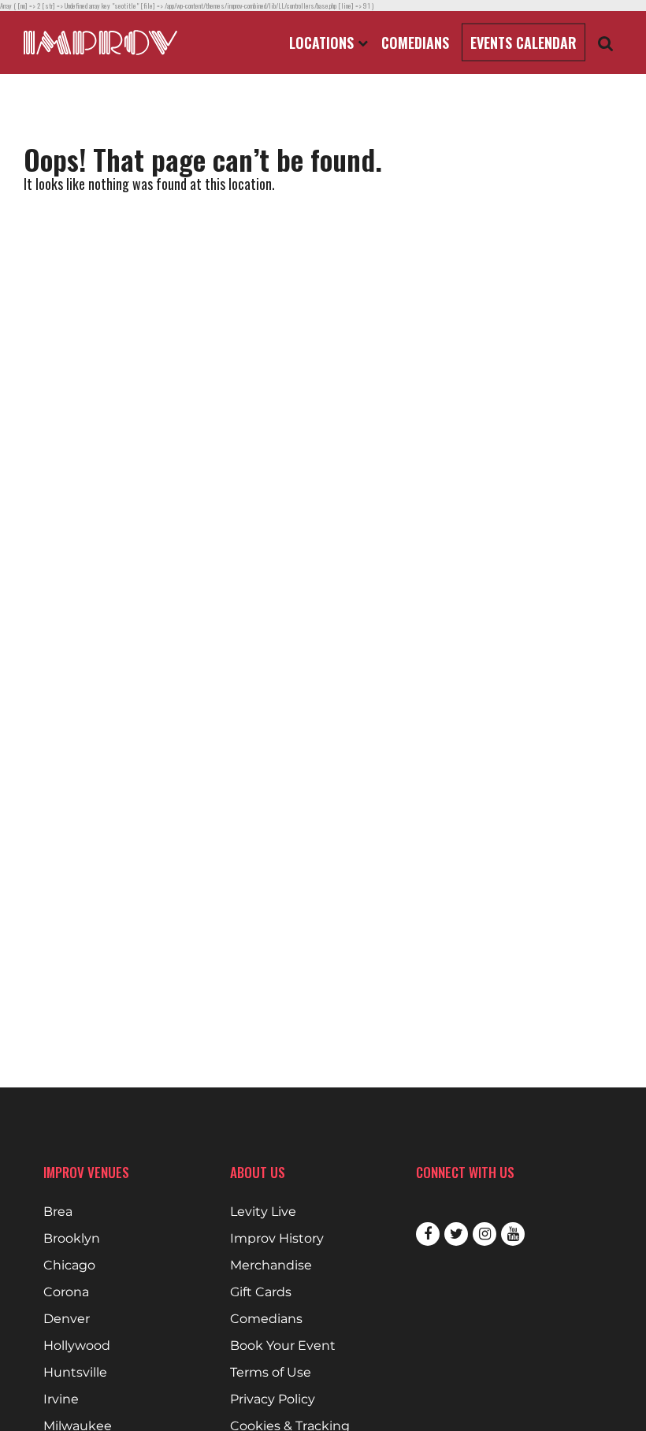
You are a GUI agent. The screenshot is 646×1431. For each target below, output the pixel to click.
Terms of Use (270, 1372)
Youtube (513, 1234)
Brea (57, 1212)
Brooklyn (71, 1238)
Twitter (456, 1234)
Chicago (69, 1265)
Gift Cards (260, 1292)
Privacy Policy (272, 1399)
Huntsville (75, 1372)
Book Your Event (283, 1346)
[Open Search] (605, 43)
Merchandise (271, 1265)
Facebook (428, 1234)
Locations (323, 42)
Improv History (277, 1238)
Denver (66, 1319)
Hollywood (76, 1346)
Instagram (484, 1234)
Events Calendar (523, 42)
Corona (66, 1292)
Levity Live (263, 1212)
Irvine (61, 1399)
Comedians (415, 42)
